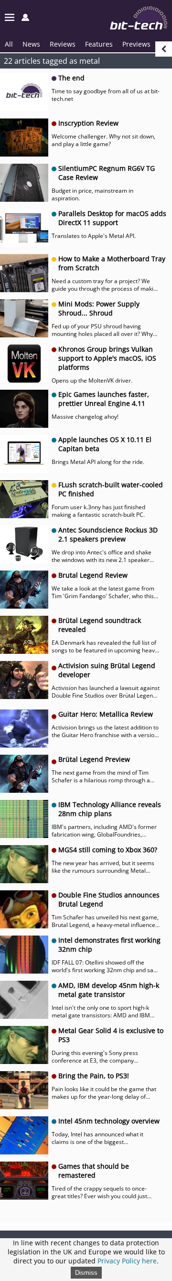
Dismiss (86, 1272)
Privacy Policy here (127, 1260)
